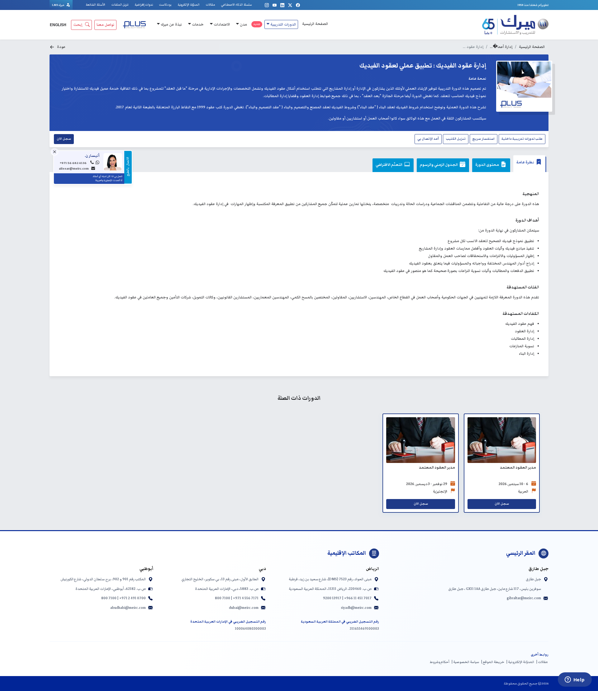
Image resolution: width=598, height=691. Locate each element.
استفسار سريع (483, 138)
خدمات (197, 24)
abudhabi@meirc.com (128, 607)
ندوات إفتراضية (144, 4)
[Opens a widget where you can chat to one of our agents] (575, 680)
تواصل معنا (105, 25)
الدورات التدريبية (282, 24)
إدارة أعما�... (501, 47)
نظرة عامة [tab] (525, 162)
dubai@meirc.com (244, 607)
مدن (243, 24)
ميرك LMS (58, 4)
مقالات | (542, 662)
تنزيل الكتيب (456, 138)
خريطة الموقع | (492, 662)
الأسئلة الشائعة (95, 4)
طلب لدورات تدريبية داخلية (522, 138)
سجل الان (64, 138)
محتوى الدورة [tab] (487, 165)
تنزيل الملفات (120, 4)
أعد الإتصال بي (428, 138)
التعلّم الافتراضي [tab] (389, 165)
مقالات (210, 4)
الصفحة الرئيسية (315, 24)
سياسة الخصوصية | (465, 662)
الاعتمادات (221, 24)
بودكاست (165, 4)
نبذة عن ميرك (171, 24)
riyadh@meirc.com (356, 607)
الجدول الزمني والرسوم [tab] (439, 165)
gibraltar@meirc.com (524, 598)
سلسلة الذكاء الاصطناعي (236, 4)
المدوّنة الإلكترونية (189, 4)
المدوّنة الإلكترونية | (520, 662)
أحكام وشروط (439, 662)
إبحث (77, 25)
